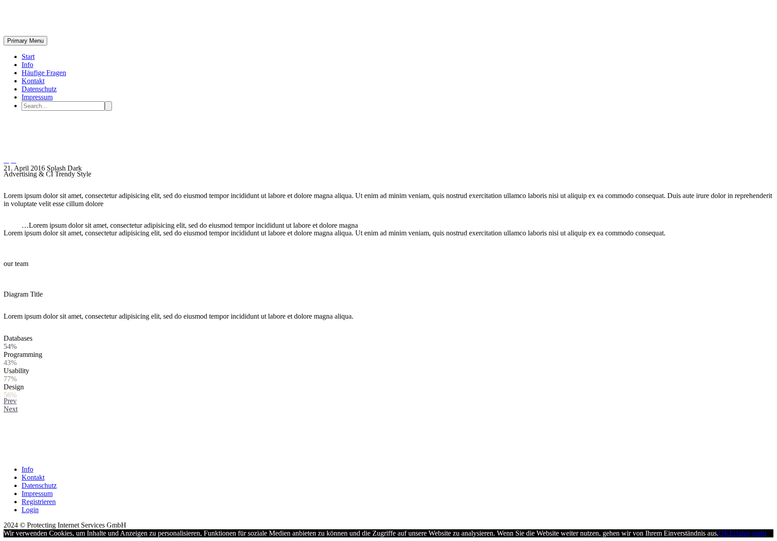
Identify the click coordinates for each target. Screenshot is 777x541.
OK (724, 533)
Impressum (37, 97)
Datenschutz (39, 89)
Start (28, 56)
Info (27, 64)
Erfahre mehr (748, 533)
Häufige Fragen (44, 73)
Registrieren (39, 501)
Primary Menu (25, 40)
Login (30, 510)
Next (11, 409)
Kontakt (33, 81)
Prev (10, 401)
